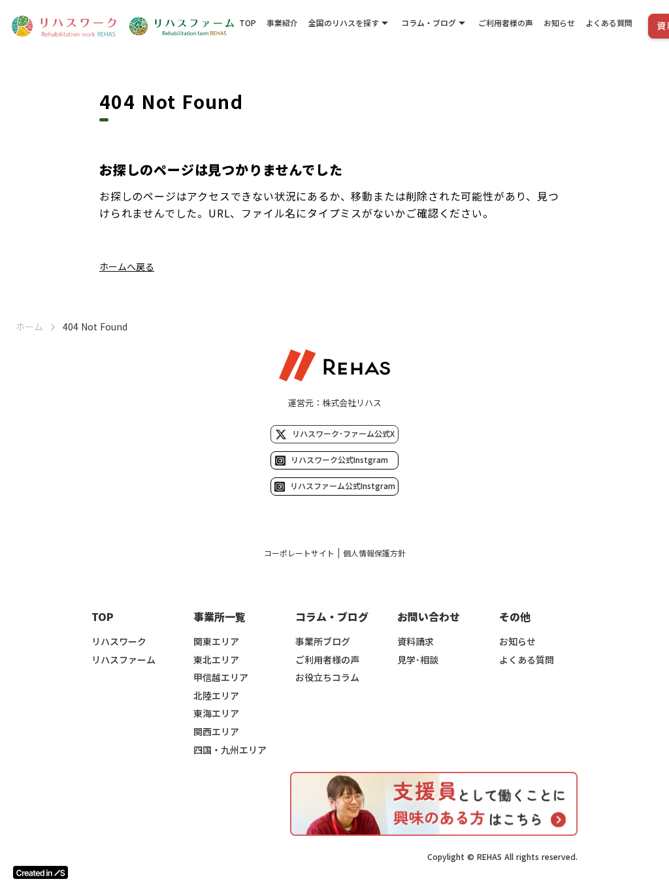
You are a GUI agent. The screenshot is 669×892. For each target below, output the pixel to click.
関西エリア (216, 731)
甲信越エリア (220, 677)
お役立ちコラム (327, 677)
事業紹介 (282, 22)
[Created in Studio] (40, 872)
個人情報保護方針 (374, 553)
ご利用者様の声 (505, 22)
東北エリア (216, 660)
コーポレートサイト (299, 553)
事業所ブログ (322, 641)
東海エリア (216, 713)
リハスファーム (123, 660)
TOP (247, 22)
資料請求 (415, 641)
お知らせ (559, 22)
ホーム (29, 327)
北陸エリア (216, 696)
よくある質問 (608, 22)
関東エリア (216, 641)
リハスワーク (118, 641)
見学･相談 (417, 660)
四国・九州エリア (230, 750)
